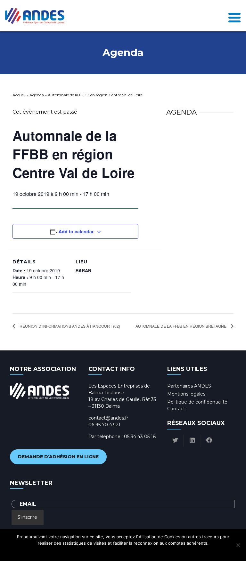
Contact (176, 409)
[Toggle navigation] (234, 15)
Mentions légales (186, 394)
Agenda (36, 94)
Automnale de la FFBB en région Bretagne (181, 326)
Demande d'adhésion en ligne (58, 457)
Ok (94, 551)
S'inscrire (27, 517)
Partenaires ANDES (189, 386)
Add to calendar (76, 231)
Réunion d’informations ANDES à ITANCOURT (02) (69, 326)
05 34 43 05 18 (140, 436)
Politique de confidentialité (197, 402)
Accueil (19, 94)
